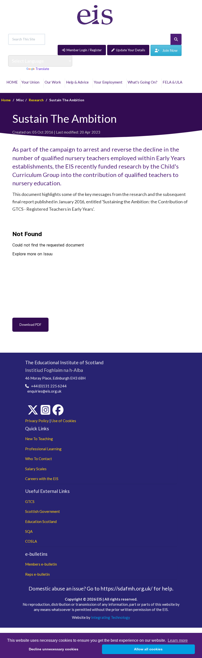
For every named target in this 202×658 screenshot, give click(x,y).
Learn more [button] (178, 640)
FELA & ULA (173, 82)
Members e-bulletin (41, 564)
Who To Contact (38, 458)
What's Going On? (143, 82)
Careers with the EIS (41, 478)
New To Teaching (39, 438)
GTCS (29, 501)
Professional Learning (43, 449)
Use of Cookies (63, 420)
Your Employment (109, 82)
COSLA (31, 541)
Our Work (53, 82)
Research (36, 100)
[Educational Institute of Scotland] (95, 14)
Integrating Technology (110, 617)
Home (6, 100)
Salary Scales (36, 469)
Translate (42, 69)
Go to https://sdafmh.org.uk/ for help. (130, 588)
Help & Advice (78, 82)
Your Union (31, 82)
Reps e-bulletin (37, 574)
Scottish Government (42, 511)
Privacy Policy (37, 420)
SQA (29, 531)
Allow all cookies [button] (148, 649)
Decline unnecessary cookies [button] (53, 649)
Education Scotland (41, 521)
